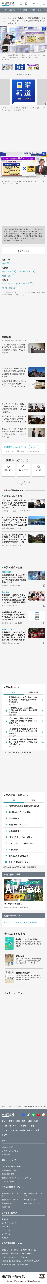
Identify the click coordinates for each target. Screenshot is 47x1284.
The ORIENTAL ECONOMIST (13, 1167)
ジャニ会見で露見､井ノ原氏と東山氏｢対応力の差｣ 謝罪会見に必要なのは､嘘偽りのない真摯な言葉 (14, 349)
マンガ (4, 1126)
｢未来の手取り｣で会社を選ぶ (20, 837)
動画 (39, 10)
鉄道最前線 (6, 1154)
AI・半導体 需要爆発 (13, 904)
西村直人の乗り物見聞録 (18, 856)
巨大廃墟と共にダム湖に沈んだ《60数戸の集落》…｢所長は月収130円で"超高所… (23, 699)
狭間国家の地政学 (23, 973)
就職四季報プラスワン (17, 825)
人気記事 (8, 687)
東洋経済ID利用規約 (31, 1261)
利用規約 (5, 1238)
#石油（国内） (7, 271)
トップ (4, 10)
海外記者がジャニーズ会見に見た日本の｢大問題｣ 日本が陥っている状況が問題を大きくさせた (14, 420)
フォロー (34, 447)
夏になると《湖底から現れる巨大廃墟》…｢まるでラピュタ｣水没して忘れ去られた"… (23, 741)
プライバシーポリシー (10, 1257)
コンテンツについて (9, 1223)
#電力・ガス (6, 276)
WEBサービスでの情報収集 (21, 1253)
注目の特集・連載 (12, 874)
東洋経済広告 (7, 1203)
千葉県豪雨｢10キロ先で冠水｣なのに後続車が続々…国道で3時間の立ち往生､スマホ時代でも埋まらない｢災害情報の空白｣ (14, 636)
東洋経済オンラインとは (11, 1219)
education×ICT (7, 1147)
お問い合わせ (23, 1265)
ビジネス (5, 1130)
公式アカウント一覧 (28, 1250)
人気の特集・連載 (13, 795)
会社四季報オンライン (10, 1170)
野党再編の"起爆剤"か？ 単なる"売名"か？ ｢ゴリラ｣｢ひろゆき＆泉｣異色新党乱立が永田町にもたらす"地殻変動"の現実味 (14, 598)
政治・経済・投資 (15, 1106)
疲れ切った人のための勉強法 (27, 939)
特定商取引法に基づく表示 (11, 1261)
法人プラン (6, 1230)
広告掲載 (5, 1253)
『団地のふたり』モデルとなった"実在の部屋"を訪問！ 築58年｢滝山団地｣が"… (23, 710)
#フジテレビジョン (9, 288)
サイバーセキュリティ (10, 1151)
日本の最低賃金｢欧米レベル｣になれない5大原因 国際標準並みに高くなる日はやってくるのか (14, 383)
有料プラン (6, 1227)
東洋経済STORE (8, 1174)
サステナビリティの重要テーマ (21, 843)
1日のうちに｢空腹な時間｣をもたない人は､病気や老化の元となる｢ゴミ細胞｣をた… (23, 720)
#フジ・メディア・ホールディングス (15, 284)
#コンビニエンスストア (13, 922)
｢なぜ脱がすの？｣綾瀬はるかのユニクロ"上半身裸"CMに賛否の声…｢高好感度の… (23, 731)
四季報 (23, 1126)
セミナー (12, 1126)
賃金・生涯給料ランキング (19, 862)
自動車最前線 (14, 818)
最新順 (12, 10)
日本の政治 (13, 850)
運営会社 (5, 1250)
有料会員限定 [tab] (33, 692)
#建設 (26, 922)
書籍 (32, 1126)
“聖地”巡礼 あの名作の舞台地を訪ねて (24, 806)
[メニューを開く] (44, 4)
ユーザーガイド (7, 1234)
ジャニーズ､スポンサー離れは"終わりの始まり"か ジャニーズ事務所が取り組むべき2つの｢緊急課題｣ (14, 408)
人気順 (32, 10)
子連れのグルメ (15, 831)
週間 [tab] (33, 800)
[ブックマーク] (20, 482)
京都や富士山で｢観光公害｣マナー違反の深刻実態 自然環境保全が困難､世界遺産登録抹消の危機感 (14, 372)
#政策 (4, 264)
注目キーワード (11, 916)
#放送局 (33, 922)
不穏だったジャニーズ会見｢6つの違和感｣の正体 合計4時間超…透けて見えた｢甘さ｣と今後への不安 (14, 433)
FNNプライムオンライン (15, 447)
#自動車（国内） (25, 271)
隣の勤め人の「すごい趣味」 (20, 812)
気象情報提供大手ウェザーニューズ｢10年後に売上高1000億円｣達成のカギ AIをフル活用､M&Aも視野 (14, 616)
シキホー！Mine (8, 1181)
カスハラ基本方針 (8, 1265)
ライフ (4, 1135)
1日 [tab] (13, 800)
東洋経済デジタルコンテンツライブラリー (17, 1178)
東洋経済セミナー (30, 1200)
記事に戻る (4, 21)
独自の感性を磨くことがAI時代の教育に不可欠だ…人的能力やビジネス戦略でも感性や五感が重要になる (14, 578)
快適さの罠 (20, 956)
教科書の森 (6, 1207)
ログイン (35, 4)
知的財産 (24, 1257)
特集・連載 (22, 10)
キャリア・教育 (33, 1130)
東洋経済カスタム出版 (32, 1203)
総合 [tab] (13, 692)
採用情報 (14, 1250)
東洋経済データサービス (11, 1200)
